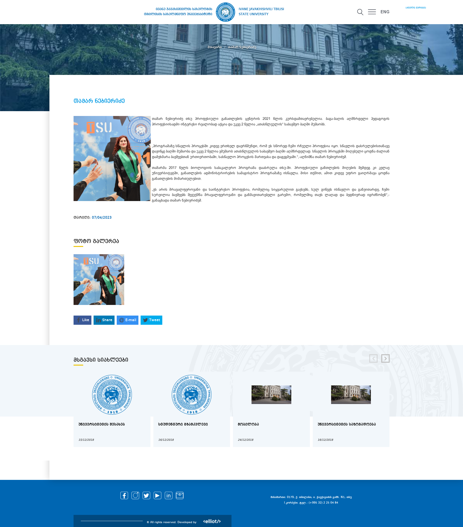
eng (385, 12)
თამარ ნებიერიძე (242, 47)
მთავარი (215, 47)
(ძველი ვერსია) (416, 8)
